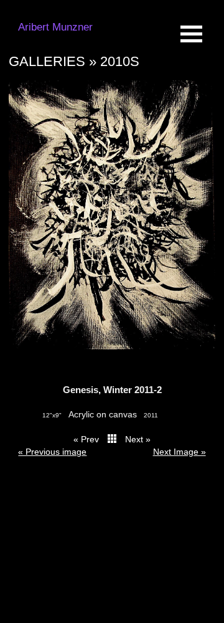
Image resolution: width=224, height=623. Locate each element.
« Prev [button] (86, 439)
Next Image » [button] (179, 452)
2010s (119, 61)
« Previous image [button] (52, 452)
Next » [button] (138, 439)
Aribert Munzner (55, 27)
